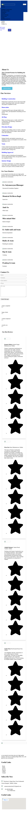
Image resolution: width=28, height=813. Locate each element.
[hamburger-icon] (24, 4)
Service (3, 7)
